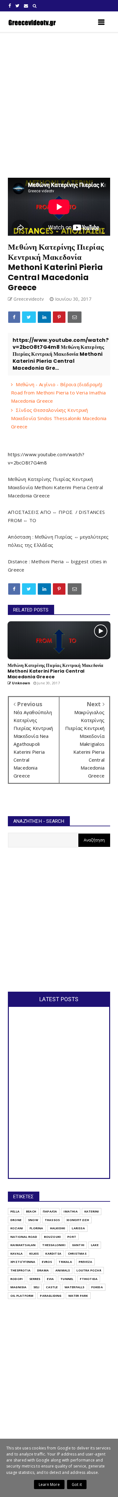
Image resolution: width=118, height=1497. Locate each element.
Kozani (16, 1228)
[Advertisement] (59, 105)
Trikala (65, 1262)
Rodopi (16, 1279)
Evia (50, 1279)
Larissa (78, 1228)
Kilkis (34, 1253)
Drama (43, 1270)
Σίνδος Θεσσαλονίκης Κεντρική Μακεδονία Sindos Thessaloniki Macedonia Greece (59, 418)
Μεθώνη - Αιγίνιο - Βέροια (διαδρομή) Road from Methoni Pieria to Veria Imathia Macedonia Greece (58, 392)
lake (94, 1245)
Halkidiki (57, 1228)
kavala (16, 1253)
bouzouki (52, 1237)
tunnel (66, 1279)
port (71, 1237)
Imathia (70, 1211)
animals (62, 1270)
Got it (77, 1484)
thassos (52, 1220)
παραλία (50, 1211)
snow (33, 1220)
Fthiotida (89, 1279)
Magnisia (18, 1287)
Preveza (85, 1262)
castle (52, 1287)
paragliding (50, 1296)
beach (31, 1211)
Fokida (97, 1287)
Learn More (49, 1484)
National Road (23, 1237)
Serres (34, 1279)
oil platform (21, 1296)
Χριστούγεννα (22, 1262)
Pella (15, 1211)
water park (78, 1296)
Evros (47, 1262)
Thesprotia (20, 1270)
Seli (36, 1287)
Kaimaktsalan (23, 1245)
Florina (36, 1228)
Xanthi (78, 1245)
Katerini (91, 1211)
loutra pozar (88, 1270)
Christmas (77, 1253)
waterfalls (75, 1287)
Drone (15, 1220)
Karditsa (53, 1253)
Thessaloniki (53, 1245)
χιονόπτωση (77, 1220)
